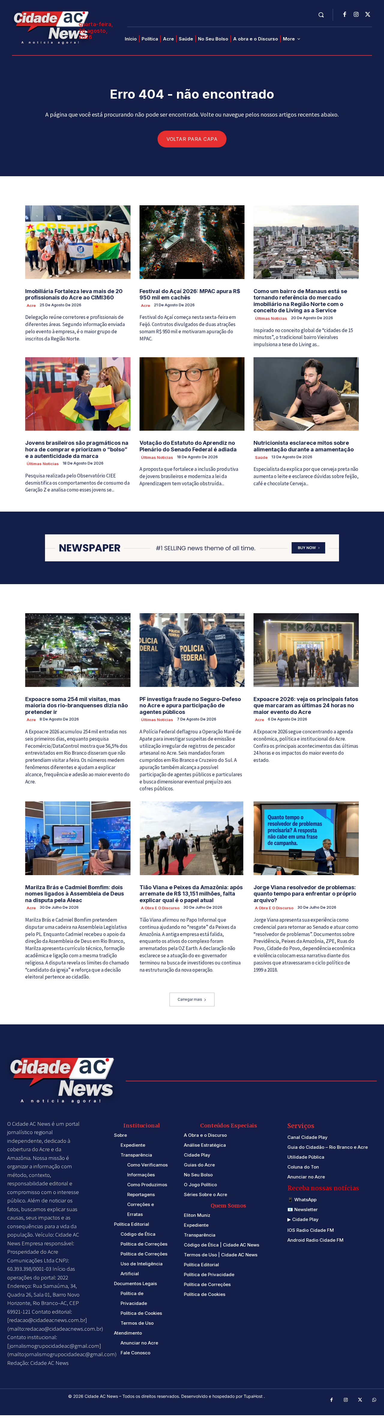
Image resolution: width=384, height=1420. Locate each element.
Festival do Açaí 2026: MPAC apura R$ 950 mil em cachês (190, 294)
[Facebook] (344, 15)
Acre (31, 305)
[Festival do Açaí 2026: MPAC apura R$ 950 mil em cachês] (192, 242)
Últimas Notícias (271, 318)
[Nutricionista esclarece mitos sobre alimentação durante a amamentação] (306, 394)
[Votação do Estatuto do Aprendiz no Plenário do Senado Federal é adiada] (192, 394)
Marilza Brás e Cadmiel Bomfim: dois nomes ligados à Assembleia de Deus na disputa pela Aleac (74, 893)
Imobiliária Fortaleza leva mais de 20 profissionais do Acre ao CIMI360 (74, 294)
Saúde (261, 457)
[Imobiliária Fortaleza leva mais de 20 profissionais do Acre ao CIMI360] (77, 242)
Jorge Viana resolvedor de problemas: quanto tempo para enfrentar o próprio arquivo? (305, 893)
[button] (321, 14)
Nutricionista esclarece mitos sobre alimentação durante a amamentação (304, 446)
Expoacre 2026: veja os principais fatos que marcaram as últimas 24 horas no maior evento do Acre (306, 705)
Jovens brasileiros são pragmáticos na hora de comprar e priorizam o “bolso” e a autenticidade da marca (76, 449)
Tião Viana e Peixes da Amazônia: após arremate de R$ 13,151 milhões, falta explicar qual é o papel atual (191, 893)
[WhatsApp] (374, 1400)
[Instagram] (356, 15)
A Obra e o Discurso (160, 907)
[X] (367, 15)
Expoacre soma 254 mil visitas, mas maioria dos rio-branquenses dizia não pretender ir (76, 705)
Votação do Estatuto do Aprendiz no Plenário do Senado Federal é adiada (188, 446)
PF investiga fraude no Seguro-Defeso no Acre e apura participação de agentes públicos (190, 705)
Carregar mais (190, 999)
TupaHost (254, 1396)
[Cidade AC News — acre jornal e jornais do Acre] (52, 27)
